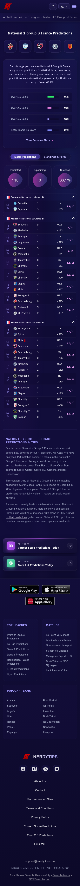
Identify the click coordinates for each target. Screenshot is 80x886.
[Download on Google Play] (24, 589)
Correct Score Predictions (40, 826)
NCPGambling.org (40, 879)
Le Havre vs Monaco (57, 635)
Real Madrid (50, 700)
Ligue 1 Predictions (18, 654)
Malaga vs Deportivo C (59, 656)
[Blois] (70, 46)
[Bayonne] (25, 46)
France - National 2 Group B (27, 197)
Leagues (35, 17)
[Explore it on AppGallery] (40, 601)
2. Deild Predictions (18, 669)
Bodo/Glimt (49, 716)
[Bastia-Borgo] (10, 46)
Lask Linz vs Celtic (57, 670)
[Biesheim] (55, 46)
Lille (9, 716)
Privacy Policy (40, 817)
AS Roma (48, 705)
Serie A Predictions (18, 649)
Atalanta (11, 700)
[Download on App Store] (56, 589)
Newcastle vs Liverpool (59, 645)
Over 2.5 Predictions (40, 835)
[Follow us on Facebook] (23, 769)
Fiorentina (48, 711)
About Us (40, 781)
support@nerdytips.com (40, 861)
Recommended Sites (40, 799)
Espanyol (12, 732)
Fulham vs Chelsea (57, 650)
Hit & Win (40, 844)
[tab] (25, 157)
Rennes (11, 721)
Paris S (11, 727)
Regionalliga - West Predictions (18, 661)
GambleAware (61, 875)
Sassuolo (12, 705)
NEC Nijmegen (51, 721)
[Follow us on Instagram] (34, 769)
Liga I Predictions (17, 674)
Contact (40, 790)
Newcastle (49, 727)
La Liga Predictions (18, 644)
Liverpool (48, 732)
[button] (53, 6)
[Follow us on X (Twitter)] (45, 769)
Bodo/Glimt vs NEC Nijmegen (57, 663)
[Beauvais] (40, 46)
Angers (11, 711)
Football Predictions (14, 17)
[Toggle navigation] (74, 6)
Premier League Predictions (16, 636)
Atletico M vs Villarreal (58, 640)
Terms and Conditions (40, 808)
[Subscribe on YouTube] (57, 769)
